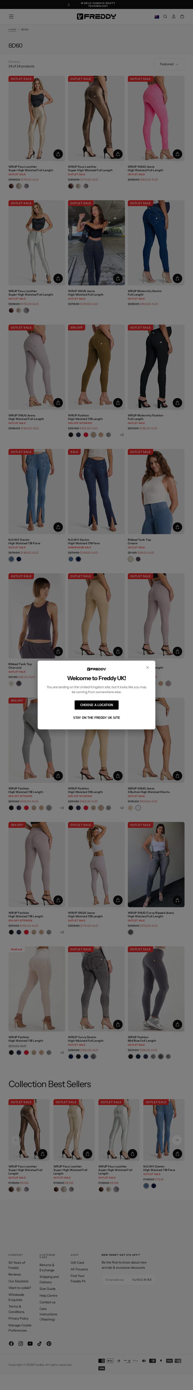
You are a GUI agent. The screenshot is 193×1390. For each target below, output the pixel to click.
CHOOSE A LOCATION (96, 705)
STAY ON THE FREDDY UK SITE (96, 717)
